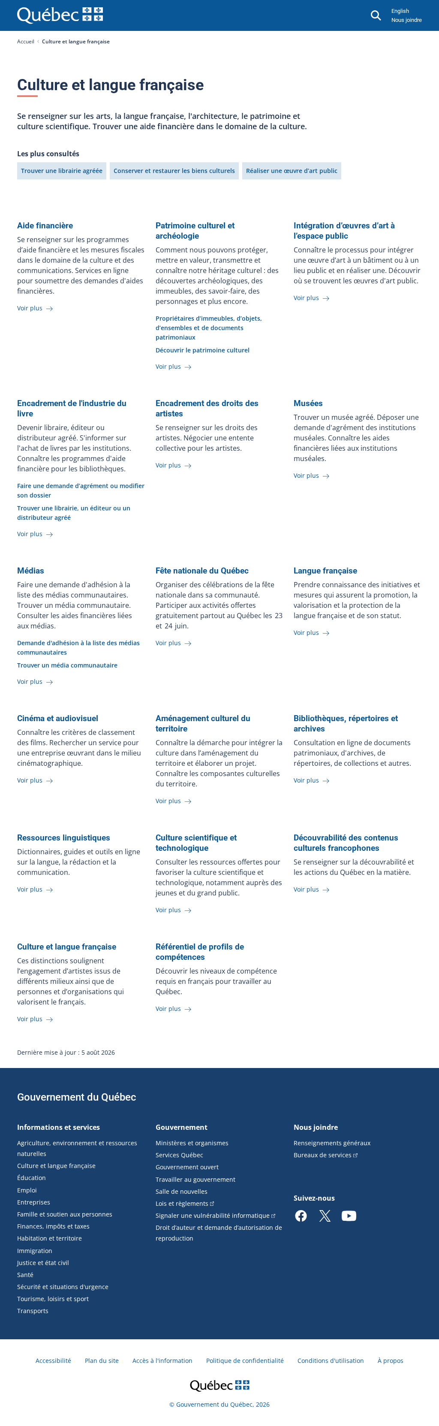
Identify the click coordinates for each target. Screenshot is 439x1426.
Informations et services (58, 1127)
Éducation (31, 1178)
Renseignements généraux (332, 1143)
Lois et (182, 1203)
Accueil (25, 41)
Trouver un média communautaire (67, 665)
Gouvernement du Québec (76, 1097)
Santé (25, 1275)
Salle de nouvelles (181, 1191)
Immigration (34, 1251)
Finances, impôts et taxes (53, 1226)
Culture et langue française (56, 1166)
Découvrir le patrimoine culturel (203, 350)
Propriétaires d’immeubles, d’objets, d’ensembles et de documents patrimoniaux (209, 327)
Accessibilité (53, 1360)
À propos (390, 1360)
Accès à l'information (162, 1360)
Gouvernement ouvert (187, 1167)
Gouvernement (181, 1127)
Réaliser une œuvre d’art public (291, 171)
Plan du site (102, 1360)
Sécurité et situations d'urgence (62, 1287)
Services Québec (179, 1155)
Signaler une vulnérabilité (213, 1215)
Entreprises (33, 1202)
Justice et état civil (43, 1263)
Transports (32, 1311)
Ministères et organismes (192, 1143)
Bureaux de (323, 1155)
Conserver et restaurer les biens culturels (174, 171)
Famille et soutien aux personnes (64, 1214)
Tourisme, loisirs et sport (53, 1299)
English (400, 11)
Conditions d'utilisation (331, 1360)
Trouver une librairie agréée (61, 171)
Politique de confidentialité (245, 1360)
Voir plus (30, 308)
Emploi (27, 1190)
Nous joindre (406, 20)
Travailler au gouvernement (195, 1179)
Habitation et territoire (49, 1238)
